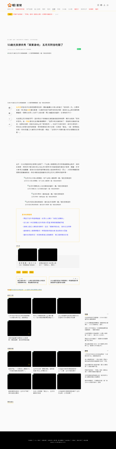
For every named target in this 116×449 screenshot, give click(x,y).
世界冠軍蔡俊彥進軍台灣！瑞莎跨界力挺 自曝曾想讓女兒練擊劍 (96, 376)
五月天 (18, 107)
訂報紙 (73, 440)
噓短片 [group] (76, 9)
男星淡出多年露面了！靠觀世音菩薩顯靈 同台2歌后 (96, 339)
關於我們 (79, 440)
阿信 (28, 121)
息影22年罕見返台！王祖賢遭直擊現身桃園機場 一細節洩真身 (96, 329)
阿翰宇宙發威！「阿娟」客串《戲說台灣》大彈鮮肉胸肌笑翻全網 (96, 371)
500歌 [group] (70, 9)
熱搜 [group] (58, 9)
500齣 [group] (64, 9)
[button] (101, 5)
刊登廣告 (30, 440)
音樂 (14, 39)
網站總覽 (86, 440)
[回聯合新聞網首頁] (9, 5)
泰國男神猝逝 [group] (19, 9)
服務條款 (50, 440)
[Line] (9, 113)
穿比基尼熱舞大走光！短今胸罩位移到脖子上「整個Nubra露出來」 (96, 344)
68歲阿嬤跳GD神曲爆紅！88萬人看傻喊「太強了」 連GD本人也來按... (96, 334)
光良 (29, 110)
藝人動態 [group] (37, 9)
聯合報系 (67, 440)
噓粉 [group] (96, 9)
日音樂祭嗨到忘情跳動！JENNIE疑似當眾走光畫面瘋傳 (96, 318)
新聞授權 (44, 440)
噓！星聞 (9, 39)
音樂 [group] (53, 9)
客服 (39, 440)
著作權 (55, 440)
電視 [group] (48, 9)
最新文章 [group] (10, 9)
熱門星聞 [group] (29, 9)
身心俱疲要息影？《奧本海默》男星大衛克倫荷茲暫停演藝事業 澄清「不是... (96, 360)
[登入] (104, 5)
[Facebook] (9, 108)
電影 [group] (43, 9)
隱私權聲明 (61, 440)
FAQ (35, 440)
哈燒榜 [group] (91, 9)
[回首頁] (17, 5)
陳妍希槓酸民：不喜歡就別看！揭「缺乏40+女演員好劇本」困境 (96, 381)
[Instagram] (98, 5)
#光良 (18, 246)
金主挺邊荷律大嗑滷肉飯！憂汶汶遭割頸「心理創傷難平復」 (96, 365)
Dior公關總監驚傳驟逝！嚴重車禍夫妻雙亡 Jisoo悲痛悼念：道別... (96, 323)
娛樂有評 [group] (84, 9)
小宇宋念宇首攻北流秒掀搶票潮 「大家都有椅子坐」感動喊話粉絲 (96, 355)
